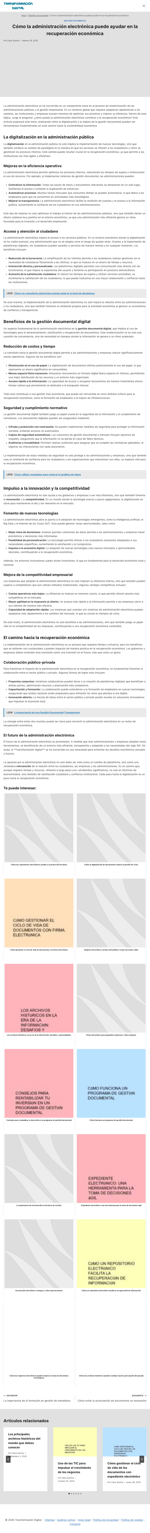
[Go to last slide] (8, 1459)
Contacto (75, 1524)
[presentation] (75, 1441)
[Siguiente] (141, 1459)
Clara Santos (13, 40)
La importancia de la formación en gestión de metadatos (37, 1398)
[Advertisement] (75, 76)
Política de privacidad (106, 1520)
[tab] (69, 1493)
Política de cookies (132, 1520)
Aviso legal (84, 1520)
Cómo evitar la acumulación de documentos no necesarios (112, 1398)
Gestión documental (75, 21)
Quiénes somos (66, 1520)
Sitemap (49, 1520)
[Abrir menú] (143, 6)
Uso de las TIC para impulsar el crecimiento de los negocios (74, 1468)
